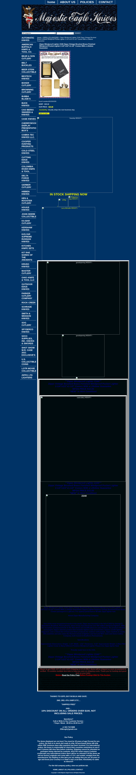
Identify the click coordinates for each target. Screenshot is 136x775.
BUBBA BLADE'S (26, 97)
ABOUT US (67, 2)
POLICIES (87, 2)
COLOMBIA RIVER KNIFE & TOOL (28, 169)
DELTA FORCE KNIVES (25, 178)
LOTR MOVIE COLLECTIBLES (29, 369)
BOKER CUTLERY (26, 84)
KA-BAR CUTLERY (26, 222)
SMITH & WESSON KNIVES (26, 316)
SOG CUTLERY (26, 323)
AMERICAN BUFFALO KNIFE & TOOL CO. (27, 48)
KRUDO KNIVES (25, 265)
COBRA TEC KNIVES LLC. (28, 136)
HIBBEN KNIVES (26, 192)
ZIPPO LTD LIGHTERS (50, 37)
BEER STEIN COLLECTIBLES (29, 70)
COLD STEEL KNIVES (28, 151)
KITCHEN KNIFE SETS (28, 247)
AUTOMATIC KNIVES (28, 39)
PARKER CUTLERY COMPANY (27, 295)
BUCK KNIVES (25, 104)
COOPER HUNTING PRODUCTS (27, 144)
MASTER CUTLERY (26, 272)
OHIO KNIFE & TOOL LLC (28, 278)
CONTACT (106, 2)
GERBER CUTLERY (26, 186)
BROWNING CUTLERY (28, 90)
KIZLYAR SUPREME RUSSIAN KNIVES (27, 238)
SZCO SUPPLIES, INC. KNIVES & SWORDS (28, 340)
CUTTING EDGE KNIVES (26, 159)
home (51, 2)
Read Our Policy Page (71, 675)
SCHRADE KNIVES (27, 308)
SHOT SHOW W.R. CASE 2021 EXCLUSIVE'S (28, 351)
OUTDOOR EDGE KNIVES (27, 286)
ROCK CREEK (29, 302)
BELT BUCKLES (27, 64)
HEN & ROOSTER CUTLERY (27, 200)
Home (39, 37)
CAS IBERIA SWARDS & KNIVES (28, 112)
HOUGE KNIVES (25, 208)
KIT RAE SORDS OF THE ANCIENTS (27, 256)
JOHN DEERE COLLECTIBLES (29, 215)
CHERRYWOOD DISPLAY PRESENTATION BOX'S (29, 127)
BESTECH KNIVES (26, 77)
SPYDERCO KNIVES (27, 330)
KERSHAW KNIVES (27, 228)
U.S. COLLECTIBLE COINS (29, 361)
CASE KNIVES (29, 119)
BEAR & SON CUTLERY (28, 57)
